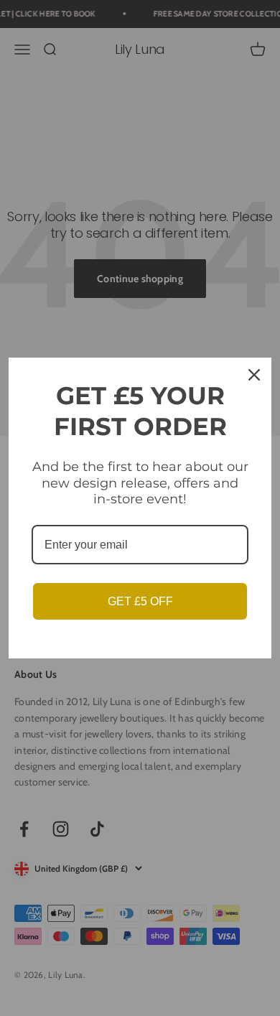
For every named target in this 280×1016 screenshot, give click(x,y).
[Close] (254, 375)
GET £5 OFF (140, 601)
